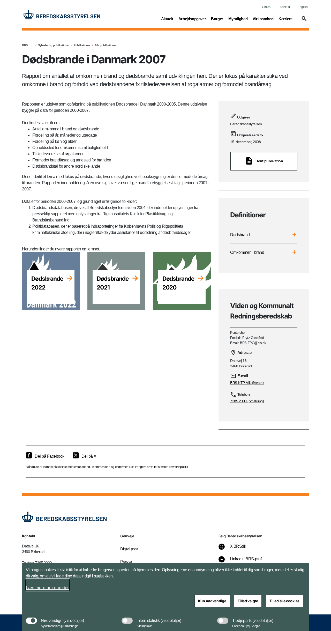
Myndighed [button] (237, 18)
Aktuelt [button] (167, 18)
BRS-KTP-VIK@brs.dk (247, 383)
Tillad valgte (248, 601)
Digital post (129, 549)
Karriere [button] (285, 18)
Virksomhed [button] (263, 18)
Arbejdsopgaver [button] (192, 18)
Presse (126, 561)
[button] (303, 21)
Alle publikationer (105, 45)
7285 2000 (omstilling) (247, 401)
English (302, 7)
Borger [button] (217, 18)
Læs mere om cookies (47, 587)
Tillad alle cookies (284, 601)
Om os (266, 7)
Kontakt (285, 7)
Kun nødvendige (212, 601)
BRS (25, 45)
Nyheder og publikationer (53, 45)
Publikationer (82, 45)
